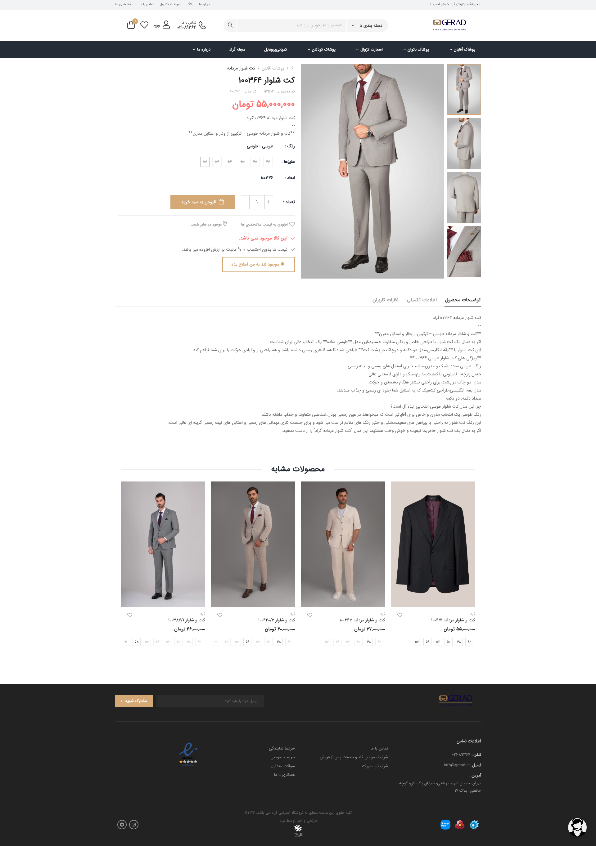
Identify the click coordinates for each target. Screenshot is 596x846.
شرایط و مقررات (375, 766)
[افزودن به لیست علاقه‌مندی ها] (399, 615)
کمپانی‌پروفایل (275, 49)
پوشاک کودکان (324, 49)
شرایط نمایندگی (282, 748)
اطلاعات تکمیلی (422, 300)
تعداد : (289, 202)
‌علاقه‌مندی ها (124, 5)
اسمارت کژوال (371, 49)
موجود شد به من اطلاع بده (255, 264)
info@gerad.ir (456, 765)
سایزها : (288, 161)
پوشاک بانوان (418, 49)
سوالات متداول (170, 5)
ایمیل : (475, 765)
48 (459, 642)
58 (136, 642)
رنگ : (290, 146)
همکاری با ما (284, 775)
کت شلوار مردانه (241, 68)
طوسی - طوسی (260, 146)
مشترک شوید (136, 701)
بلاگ (190, 5)
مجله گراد (237, 49)
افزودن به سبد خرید (198, 202)
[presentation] (295, 642)
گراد (382, 614)
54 (427, 642)
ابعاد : (289, 177)
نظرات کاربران (385, 300)
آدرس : (475, 775)
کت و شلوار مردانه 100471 (453, 620)
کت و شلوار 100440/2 (276, 620)
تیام (282, 821)
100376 (267, 177)
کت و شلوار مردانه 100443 (362, 620)
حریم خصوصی (282, 757)
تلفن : (476, 754)
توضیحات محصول (463, 300)
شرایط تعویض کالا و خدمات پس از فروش (354, 757)
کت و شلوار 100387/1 (186, 620)
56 (417, 642)
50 (448, 642)
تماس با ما (146, 5)
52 (438, 642)
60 (126, 642)
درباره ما (204, 5)
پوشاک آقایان (464, 49)
